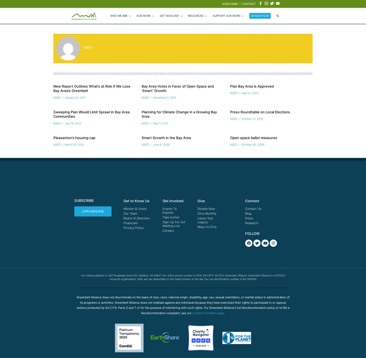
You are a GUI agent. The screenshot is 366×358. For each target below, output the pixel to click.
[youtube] (278, 3)
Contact (249, 4)
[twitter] (272, 3)
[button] (277, 16)
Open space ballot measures (253, 138)
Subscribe (230, 4)
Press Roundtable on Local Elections (260, 112)
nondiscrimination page (208, 313)
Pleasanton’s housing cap (74, 138)
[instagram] (266, 3)
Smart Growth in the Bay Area (166, 138)
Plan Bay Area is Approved (252, 86)
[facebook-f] (261, 3)
